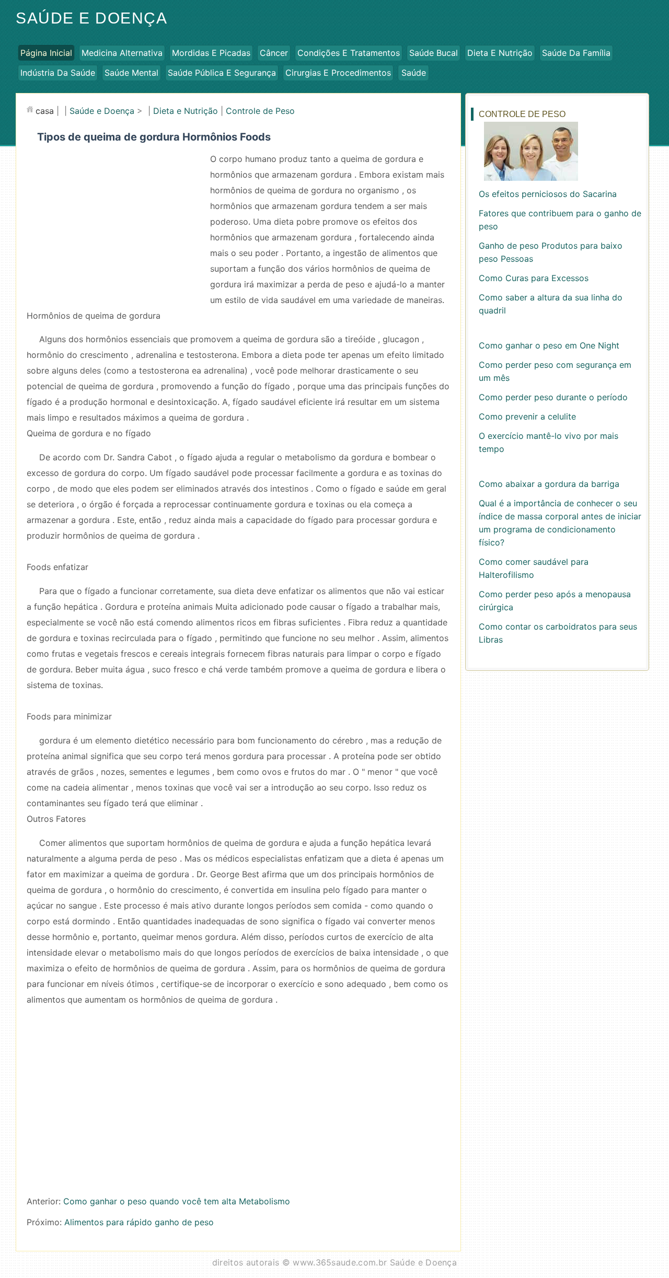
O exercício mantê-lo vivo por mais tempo (548, 442)
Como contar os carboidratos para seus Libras (558, 633)
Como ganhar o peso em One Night (549, 345)
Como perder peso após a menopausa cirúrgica (555, 600)
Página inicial (46, 53)
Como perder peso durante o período (553, 397)
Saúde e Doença (91, 18)
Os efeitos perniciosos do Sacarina (548, 194)
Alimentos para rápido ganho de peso (139, 1222)
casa (45, 111)
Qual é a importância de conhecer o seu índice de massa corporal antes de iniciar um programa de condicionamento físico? (560, 523)
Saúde (413, 72)
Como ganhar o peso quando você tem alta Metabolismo (176, 1201)
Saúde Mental (131, 72)
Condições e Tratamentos (348, 53)
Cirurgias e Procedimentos (338, 72)
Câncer (274, 53)
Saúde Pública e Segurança (222, 72)
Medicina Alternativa (122, 53)
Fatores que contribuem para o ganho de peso (560, 219)
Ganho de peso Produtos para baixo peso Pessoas (550, 252)
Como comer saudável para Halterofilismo (534, 568)
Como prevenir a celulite (527, 416)
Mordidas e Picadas (211, 53)
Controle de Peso (260, 111)
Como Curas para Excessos (534, 278)
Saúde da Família (576, 53)
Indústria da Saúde (57, 72)
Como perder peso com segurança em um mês (555, 371)
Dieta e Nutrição (500, 53)
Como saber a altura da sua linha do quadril (550, 304)
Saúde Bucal (433, 53)
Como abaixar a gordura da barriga (549, 484)
